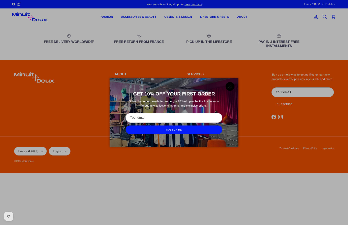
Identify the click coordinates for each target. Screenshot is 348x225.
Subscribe (174, 129)
